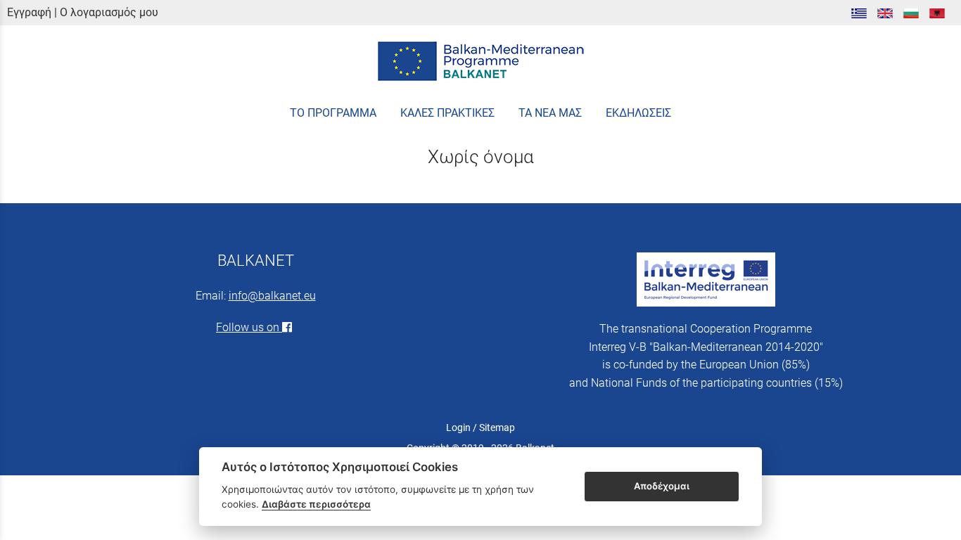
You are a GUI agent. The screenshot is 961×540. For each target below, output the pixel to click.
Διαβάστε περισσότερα (316, 504)
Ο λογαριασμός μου (109, 12)
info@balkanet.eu (272, 295)
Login (458, 427)
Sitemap (497, 427)
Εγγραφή (29, 12)
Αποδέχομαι (661, 485)
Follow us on (249, 327)
